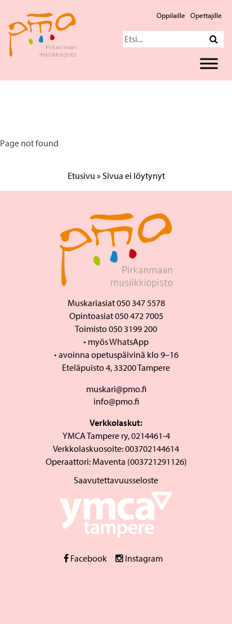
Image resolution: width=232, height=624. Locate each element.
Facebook (88, 558)
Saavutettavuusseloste (116, 480)
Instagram (143, 558)
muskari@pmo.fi (116, 388)
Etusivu (81, 175)
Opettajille (206, 15)
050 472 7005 (139, 315)
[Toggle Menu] (209, 63)
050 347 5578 (141, 302)
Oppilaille (171, 15)
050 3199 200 (133, 328)
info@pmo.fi (116, 401)
